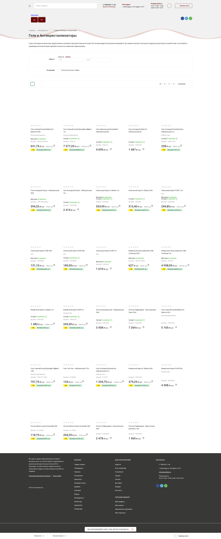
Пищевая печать (80, 483)
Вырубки (77, 487)
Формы (76, 494)
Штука (67, 57)
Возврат (118, 487)
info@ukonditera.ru (165, 472)
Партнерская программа (123, 509)
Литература (78, 509)
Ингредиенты (43, 30)
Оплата (117, 479)
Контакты (118, 490)
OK (132, 529)
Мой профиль (120, 502)
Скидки (117, 476)
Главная (32, 30)
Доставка (118, 483)
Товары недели (79, 464)
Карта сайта (57, 476)
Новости (118, 464)
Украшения (78, 505)
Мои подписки (120, 513)
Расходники (78, 476)
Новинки (77, 472)
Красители (78, 479)
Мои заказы (119, 505)
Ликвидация (78, 468)
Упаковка (77, 490)
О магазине (119, 472)
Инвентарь (78, 501)
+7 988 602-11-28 (109, 5)
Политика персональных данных (39, 476)
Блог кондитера (120, 468)
